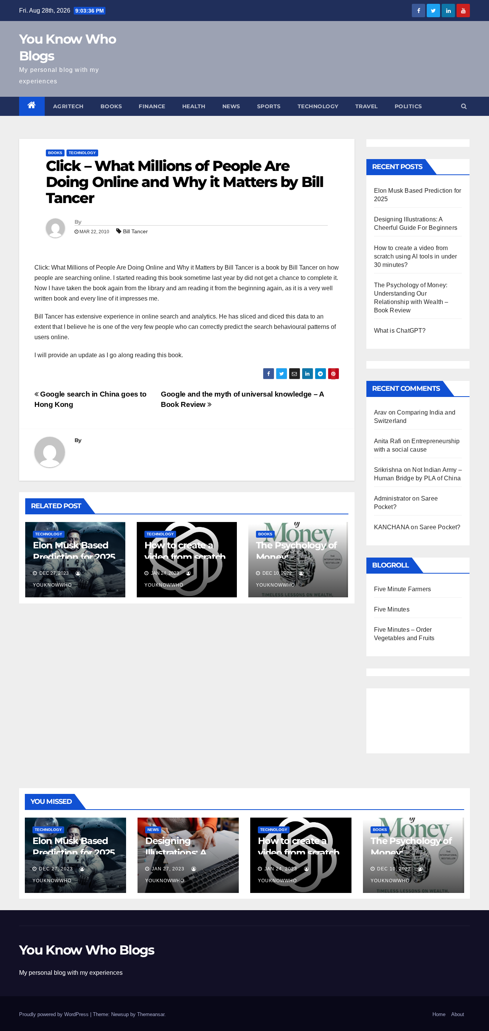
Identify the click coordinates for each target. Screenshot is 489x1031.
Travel (366, 106)
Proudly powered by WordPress (54, 1014)
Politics (408, 106)
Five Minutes (392, 609)
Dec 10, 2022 (394, 869)
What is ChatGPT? (400, 330)
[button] (464, 106)
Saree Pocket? (440, 527)
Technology (318, 106)
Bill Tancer (135, 231)
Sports (269, 106)
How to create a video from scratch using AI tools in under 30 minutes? (415, 256)
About (457, 1014)
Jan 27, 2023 (168, 869)
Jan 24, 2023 (280, 869)
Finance (152, 106)
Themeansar (150, 1014)
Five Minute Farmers (402, 589)
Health (194, 106)
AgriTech (68, 106)
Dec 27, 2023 (56, 869)
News (231, 106)
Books (111, 106)
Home (438, 1014)
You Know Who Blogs (86, 950)
